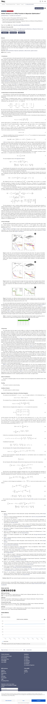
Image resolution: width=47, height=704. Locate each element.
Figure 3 (15, 228)
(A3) (45, 412)
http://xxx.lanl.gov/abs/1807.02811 (39, 516)
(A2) (45, 403)
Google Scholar (14, 522)
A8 (20, 454)
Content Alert (29, 649)
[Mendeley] (14, 590)
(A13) (45, 491)
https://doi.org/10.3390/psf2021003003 (21, 25)
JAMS (2, 679)
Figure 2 (9, 228)
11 (8, 80)
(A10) (45, 466)
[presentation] (45, 99)
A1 (16, 406)
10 (7, 80)
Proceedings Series (5, 680)
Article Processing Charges (6, 656)
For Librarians (26, 660)
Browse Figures (13, 32)
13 (5, 81)
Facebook (26, 671)
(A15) (45, 505)
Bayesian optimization (19, 50)
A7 (11, 447)
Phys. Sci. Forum (4, 649)
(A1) (45, 397)
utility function (27, 50)
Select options (4, 688)
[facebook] (8, 590)
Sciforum (3, 670)
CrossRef (44, 534)
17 (22, 215)
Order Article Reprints (39, 8)
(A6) (45, 438)
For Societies (26, 663)
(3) (45, 132)
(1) (45, 105)
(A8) (45, 451)
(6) (45, 163)
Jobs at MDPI (3, 662)
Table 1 (44, 370)
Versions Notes (21, 32)
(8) (45, 197)
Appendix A (19, 158)
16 (15, 84)
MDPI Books (3, 671)
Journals (3, 4)
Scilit (5, 535)
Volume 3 (18, 4)
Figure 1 (5, 228)
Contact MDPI (3, 660)
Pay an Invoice (4, 657)
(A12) (45, 486)
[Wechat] (11, 590)
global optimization (10, 50)
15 (39, 81)
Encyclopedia (3, 677)
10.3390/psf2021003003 (29, 4)
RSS (24, 649)
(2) (45, 119)
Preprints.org (3, 673)
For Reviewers (26, 657)
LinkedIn (25, 670)
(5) (45, 155)
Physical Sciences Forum (10, 4)
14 (6, 81)
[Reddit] (13, 590)
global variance (34, 50)
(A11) (45, 477)
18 (27, 223)
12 (9, 80)
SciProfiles (3, 676)
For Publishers (27, 662)
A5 (18, 447)
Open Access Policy (5, 659)
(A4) (45, 426)
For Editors (26, 659)
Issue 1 (22, 4)
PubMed (29, 567)
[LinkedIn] (6, 590)
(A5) (45, 431)
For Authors (26, 656)
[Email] (2, 590)
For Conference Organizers (29, 665)
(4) (45, 139)
